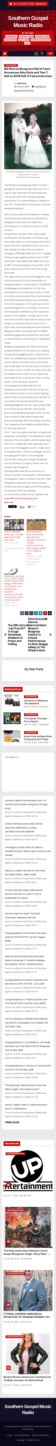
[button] (43, 53)
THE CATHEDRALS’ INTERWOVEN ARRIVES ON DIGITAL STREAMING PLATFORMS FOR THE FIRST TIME (26, 1022)
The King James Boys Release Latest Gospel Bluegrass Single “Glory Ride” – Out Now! (26, 1254)
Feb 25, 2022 (30, 742)
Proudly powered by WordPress (19, 1426)
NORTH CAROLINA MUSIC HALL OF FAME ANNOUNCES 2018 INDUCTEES (13, 535)
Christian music (42, 36)
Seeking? (21, 1440)
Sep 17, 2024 (13, 1385)
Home (10, 1435)
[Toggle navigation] (36, 53)
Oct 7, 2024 (13, 1195)
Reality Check (33, 1440)
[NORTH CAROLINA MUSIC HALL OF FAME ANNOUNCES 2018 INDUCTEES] (14, 524)
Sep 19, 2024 (13, 1321)
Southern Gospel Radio (40, 40)
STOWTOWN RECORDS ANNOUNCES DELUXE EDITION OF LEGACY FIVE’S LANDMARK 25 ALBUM (24, 894)
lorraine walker (10, 40)
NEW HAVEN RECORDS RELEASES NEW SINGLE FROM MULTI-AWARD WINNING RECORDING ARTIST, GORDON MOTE (25, 960)
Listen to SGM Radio (40, 1435)
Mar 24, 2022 (30, 724)
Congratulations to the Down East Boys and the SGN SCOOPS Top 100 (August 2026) (26, 937)
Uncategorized (11, 65)
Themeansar (28, 1429)
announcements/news (15, 1154)
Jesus (27, 43)
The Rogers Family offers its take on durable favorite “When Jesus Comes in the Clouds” (28, 851)
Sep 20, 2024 (13, 1258)
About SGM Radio (22, 1435)
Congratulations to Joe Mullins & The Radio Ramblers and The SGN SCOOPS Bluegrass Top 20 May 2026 (27, 1046)
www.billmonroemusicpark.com (21, 498)
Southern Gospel (26, 36)
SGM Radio (43, 706)
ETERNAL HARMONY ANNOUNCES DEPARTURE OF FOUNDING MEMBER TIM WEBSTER (26, 1317)
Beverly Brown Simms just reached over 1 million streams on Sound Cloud (27, 1379)
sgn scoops (24, 40)
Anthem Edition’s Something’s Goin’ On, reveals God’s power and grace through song (26, 804)
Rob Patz (22, 83)
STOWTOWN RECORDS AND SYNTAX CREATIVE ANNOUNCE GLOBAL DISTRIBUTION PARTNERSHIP (24, 827)
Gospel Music (11, 36)
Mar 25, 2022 (30, 706)
